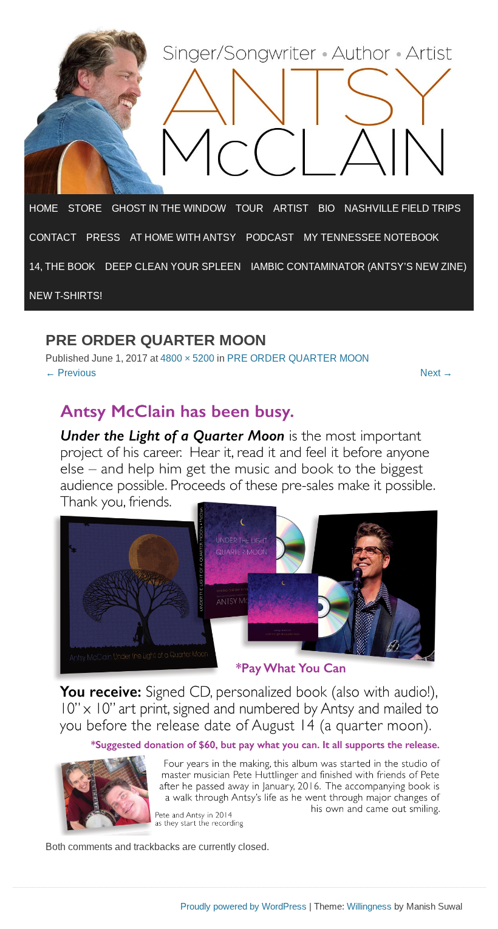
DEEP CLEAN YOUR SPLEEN (173, 267)
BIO (326, 208)
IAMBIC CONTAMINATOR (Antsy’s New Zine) (358, 267)
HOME (43, 208)
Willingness (369, 906)
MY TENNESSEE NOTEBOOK (371, 237)
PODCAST (270, 237)
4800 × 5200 (187, 358)
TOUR (250, 208)
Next (436, 373)
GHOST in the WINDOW (169, 208)
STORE (85, 208)
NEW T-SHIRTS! (65, 296)
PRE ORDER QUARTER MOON (298, 358)
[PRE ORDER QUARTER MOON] (249, 832)
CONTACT (53, 237)
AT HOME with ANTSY (183, 237)
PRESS (103, 237)
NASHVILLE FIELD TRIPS (402, 208)
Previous (71, 373)
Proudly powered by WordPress (243, 906)
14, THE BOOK (62, 267)
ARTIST (291, 208)
